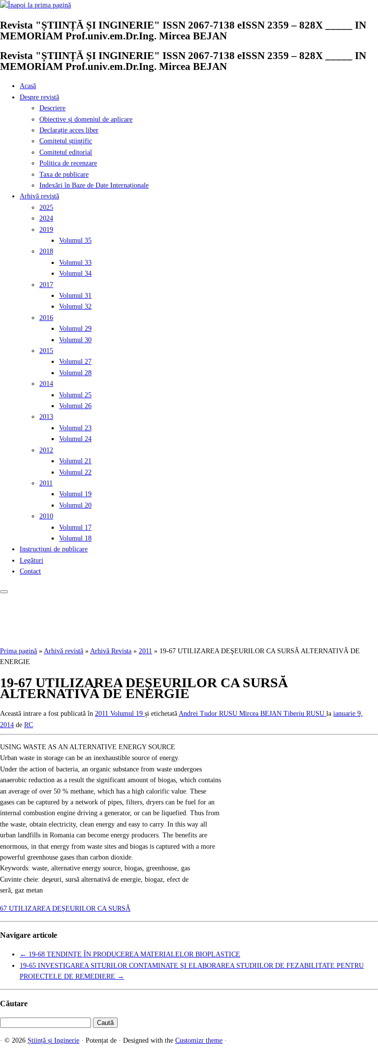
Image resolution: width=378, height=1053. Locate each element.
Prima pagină (18, 651)
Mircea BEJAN (261, 713)
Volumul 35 (75, 240)
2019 (46, 229)
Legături (31, 560)
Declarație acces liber (68, 130)
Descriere (52, 108)
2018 (46, 251)
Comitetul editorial (65, 152)
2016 (46, 317)
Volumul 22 (75, 472)
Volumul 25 (75, 395)
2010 (46, 516)
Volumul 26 (75, 406)
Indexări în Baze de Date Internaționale (94, 185)
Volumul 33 (75, 262)
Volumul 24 (75, 439)
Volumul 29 (75, 328)
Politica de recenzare (68, 163)
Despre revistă (39, 97)
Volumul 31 (75, 295)
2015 (46, 350)
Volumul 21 (75, 461)
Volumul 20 (75, 505)
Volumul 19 (75, 494)
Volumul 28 (75, 373)
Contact (30, 571)
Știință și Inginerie (53, 1040)
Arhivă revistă (39, 196)
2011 (46, 483)
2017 (46, 284)
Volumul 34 (75, 273)
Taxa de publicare (64, 174)
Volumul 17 (75, 527)
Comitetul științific (65, 141)
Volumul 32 (75, 306)
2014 (46, 383)
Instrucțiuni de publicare (54, 549)
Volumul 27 (75, 361)
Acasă (28, 86)
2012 (46, 450)
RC (28, 725)
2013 (46, 416)
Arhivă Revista (110, 651)
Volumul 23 (75, 428)
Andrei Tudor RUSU (209, 713)
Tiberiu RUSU (305, 713)
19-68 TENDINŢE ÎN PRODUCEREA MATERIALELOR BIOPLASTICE (130, 954)
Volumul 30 (75, 340)
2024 (46, 218)
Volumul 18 (75, 538)
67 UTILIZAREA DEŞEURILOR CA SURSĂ (65, 908)
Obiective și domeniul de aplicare (85, 119)
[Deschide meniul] (4, 591)
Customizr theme (198, 1040)
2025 (46, 207)
